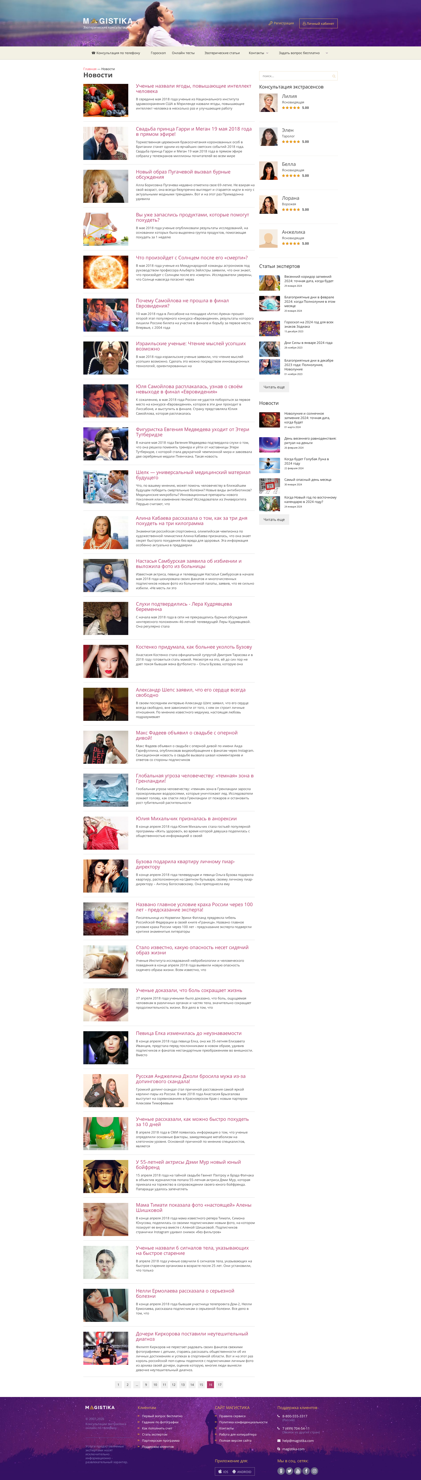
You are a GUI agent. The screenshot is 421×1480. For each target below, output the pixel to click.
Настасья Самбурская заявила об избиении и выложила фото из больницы (189, 563)
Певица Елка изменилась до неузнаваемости (189, 1033)
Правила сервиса (232, 1416)
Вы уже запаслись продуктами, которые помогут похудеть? (192, 217)
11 (164, 1385)
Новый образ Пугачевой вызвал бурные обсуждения (183, 174)
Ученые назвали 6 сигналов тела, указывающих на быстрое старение (192, 1250)
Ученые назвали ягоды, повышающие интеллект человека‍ (193, 88)
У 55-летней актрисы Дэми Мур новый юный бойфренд (188, 1164)
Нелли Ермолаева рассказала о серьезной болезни (185, 1293)
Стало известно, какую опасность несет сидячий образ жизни (192, 950)
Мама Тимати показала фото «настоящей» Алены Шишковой (194, 1207)
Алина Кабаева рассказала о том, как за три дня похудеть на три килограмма (191, 520)
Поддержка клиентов (158, 1447)
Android (243, 1472)
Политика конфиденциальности (243, 1422)
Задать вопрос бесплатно (299, 53)
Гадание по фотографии (160, 1422)
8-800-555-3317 (294, 1416)
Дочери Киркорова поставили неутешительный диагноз (192, 1336)
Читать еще (274, 386)
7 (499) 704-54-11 (296, 1428)
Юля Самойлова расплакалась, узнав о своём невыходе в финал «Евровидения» (189, 389)
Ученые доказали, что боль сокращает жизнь (189, 990)
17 (219, 1385)
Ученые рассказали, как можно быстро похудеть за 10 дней (192, 1121)
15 (201, 1385)
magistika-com (293, 1449)
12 (173, 1385)
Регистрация (284, 23)
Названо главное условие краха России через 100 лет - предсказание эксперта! (194, 907)
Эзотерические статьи (222, 53)
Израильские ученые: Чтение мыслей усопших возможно (191, 346)
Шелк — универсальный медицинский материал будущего (193, 475)
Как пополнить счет (157, 1428)
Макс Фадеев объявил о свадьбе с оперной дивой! (187, 735)
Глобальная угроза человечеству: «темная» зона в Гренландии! (195, 778)
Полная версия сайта (235, 1440)
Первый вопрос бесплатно (162, 1416)
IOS (225, 1472)
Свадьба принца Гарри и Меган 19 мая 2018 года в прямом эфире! (194, 131)
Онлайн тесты (183, 53)
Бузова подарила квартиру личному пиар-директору (185, 864)
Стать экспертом (154, 1434)
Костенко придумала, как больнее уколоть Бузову (194, 646)
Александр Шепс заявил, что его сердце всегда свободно (191, 692)
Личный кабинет (320, 23)
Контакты (256, 53)
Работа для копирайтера (238, 1434)
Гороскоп (158, 53)
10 (155, 1385)
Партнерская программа (161, 1440)
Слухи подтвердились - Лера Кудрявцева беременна (184, 606)
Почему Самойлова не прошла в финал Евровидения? (182, 303)
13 (183, 1385)
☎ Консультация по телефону (115, 53)
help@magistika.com (298, 1440)
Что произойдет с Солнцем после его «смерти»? (192, 257)
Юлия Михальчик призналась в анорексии (186, 818)
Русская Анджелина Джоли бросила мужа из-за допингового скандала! (191, 1078)
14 (192, 1385)
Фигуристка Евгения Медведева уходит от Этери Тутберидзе (192, 432)
